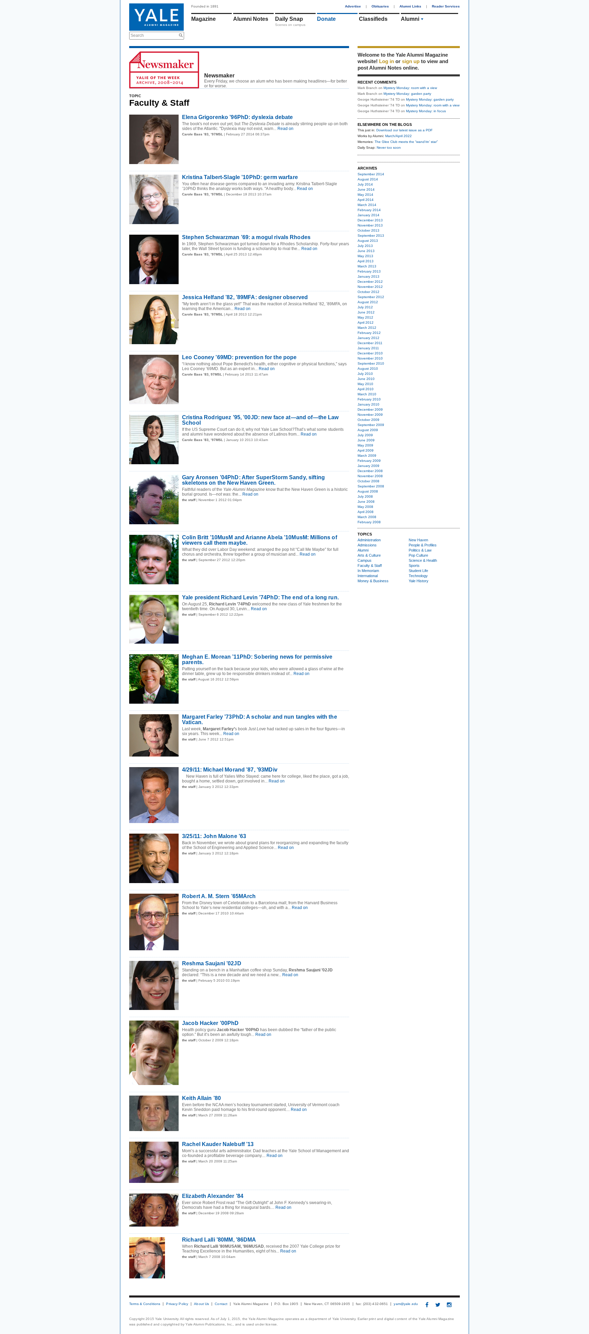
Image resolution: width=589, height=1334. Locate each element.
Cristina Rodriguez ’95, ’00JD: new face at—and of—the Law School (260, 420)
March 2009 (367, 455)
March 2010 (367, 394)
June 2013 (366, 251)
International (368, 576)
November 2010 (370, 358)
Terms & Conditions (144, 1304)
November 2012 (370, 287)
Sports (414, 565)
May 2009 (365, 445)
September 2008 (371, 486)
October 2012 (368, 292)
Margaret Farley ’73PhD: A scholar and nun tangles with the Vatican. (259, 719)
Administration (369, 540)
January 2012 (368, 338)
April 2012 (366, 322)
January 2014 (368, 215)
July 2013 (365, 246)
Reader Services (446, 6)
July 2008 (365, 496)
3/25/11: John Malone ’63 (214, 836)
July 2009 (365, 435)
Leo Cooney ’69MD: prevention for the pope (239, 357)
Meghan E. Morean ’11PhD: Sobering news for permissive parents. (257, 659)
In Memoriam (368, 571)
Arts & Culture (369, 555)
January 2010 (368, 404)
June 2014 (366, 189)
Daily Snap (289, 19)
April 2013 (366, 261)
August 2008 (368, 491)
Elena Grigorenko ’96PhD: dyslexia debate (237, 117)
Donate (326, 19)
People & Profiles (423, 545)
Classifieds (373, 19)
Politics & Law (420, 550)
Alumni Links (410, 6)
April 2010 (366, 389)
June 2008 (366, 501)
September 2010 (371, 363)
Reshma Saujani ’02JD (211, 963)
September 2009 (371, 425)
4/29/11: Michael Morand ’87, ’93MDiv (229, 770)
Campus (365, 560)
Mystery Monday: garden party (407, 94)
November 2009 (370, 414)
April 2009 (366, 450)
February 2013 (369, 271)
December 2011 (370, 343)
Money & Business (373, 581)
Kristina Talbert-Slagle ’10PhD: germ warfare (240, 177)
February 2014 (369, 210)
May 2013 (365, 256)
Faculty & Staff (370, 565)
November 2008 (370, 476)
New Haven (418, 540)
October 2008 (368, 481)
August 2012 (368, 302)
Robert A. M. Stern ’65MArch (219, 896)
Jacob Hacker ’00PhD (210, 1023)
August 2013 (368, 241)
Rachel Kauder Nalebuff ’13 (218, 1144)
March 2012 (367, 327)
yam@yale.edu (406, 1304)
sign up (411, 61)
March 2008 (367, 517)
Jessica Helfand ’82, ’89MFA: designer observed (245, 297)
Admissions (367, 545)
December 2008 (370, 471)
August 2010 (368, 368)
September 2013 (371, 235)
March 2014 (367, 205)
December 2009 (370, 409)
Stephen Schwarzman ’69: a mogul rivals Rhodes (246, 237)
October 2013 (368, 230)
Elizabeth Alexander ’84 (212, 1196)
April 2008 (366, 512)
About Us (201, 1304)
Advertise (353, 6)
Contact (221, 1304)
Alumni (410, 19)
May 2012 (365, 317)
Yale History (418, 581)
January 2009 (368, 466)
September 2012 (371, 297)
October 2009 (368, 420)
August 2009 (368, 430)
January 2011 (368, 348)
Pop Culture (418, 555)
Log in (386, 61)
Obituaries (380, 6)
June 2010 (366, 379)
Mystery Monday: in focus (426, 111)
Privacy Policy (177, 1304)
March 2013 (367, 266)
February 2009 (369, 461)
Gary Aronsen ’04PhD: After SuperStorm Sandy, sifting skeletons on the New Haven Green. (253, 480)
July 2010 (365, 374)
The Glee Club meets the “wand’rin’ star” (406, 142)
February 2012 (369, 333)
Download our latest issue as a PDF (404, 130)
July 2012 (365, 307)
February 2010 (369, 399)
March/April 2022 (398, 136)
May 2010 (365, 384)
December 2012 (370, 281)
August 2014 (368, 179)
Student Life (418, 571)
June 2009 (366, 440)
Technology (418, 576)
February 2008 (369, 522)
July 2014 (365, 184)
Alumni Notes (250, 19)
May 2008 (365, 507)
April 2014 (366, 200)
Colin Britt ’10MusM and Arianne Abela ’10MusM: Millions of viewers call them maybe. (259, 540)
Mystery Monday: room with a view (410, 88)
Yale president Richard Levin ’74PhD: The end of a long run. (260, 597)
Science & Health (423, 560)
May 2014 (365, 194)
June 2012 (366, 312)
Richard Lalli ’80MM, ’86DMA (219, 1240)
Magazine (203, 19)
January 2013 (368, 276)
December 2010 (370, 353)
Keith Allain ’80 (201, 1098)
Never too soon (389, 147)
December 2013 (370, 220)
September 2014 (371, 174)
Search (137, 35)
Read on (284, 128)
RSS (344, 84)
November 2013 (370, 225)
